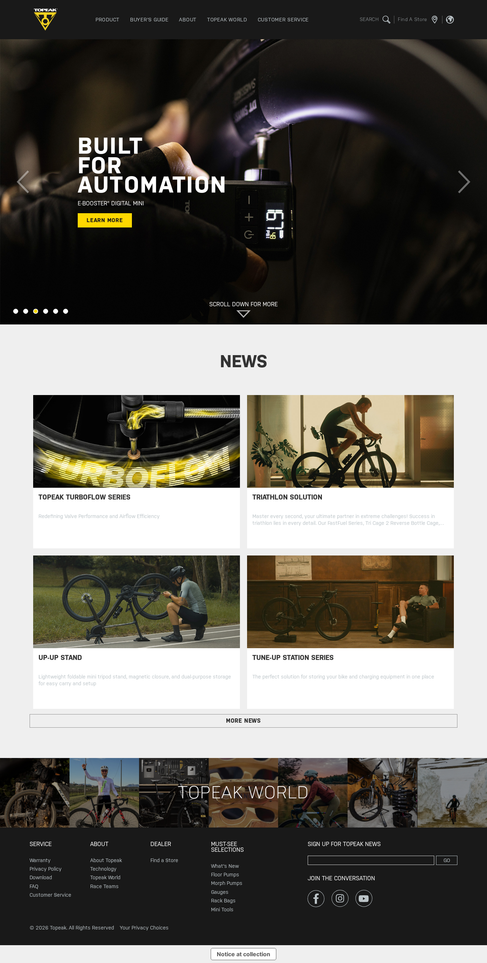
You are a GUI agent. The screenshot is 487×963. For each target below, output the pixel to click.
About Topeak (106, 860)
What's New (225, 866)
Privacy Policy (46, 869)
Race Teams (104, 886)
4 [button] (45, 311)
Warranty (40, 860)
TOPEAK (47, 19)
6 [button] (65, 311)
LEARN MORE (105, 220)
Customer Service (50, 895)
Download (41, 877)
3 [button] (35, 311)
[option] (243, 181)
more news (243, 720)
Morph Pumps (226, 883)
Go (447, 860)
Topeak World (105, 877)
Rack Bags (223, 900)
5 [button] (55, 311)
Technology (103, 869)
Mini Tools (222, 909)
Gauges (220, 892)
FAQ (34, 886)
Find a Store (164, 860)
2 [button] (25, 311)
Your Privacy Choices (144, 927)
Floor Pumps (225, 874)
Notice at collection (243, 954)
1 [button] (15, 311)
